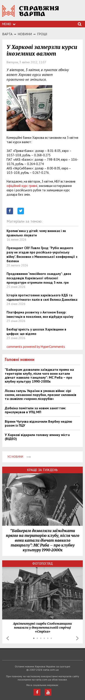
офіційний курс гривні (22, 186)
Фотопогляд (42, 563)
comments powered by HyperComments (36, 346)
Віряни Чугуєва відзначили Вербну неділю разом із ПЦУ (38, 423)
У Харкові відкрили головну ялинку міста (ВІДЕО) (37, 437)
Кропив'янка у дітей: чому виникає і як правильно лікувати (36, 233)
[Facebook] (37, 692)
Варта (7, 34)
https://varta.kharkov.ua (30, 13)
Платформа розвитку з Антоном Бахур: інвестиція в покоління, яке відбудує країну (40, 314)
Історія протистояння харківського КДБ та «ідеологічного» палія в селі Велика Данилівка (42, 297)
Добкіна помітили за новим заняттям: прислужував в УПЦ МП (35, 410)
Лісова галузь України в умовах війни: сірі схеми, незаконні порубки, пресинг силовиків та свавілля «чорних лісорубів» (40, 395)
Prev (8, 638)
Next (77, 638)
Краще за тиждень (42, 470)
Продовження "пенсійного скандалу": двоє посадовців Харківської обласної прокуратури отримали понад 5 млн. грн (39, 278)
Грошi (42, 34)
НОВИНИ (25, 34)
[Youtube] (48, 692)
